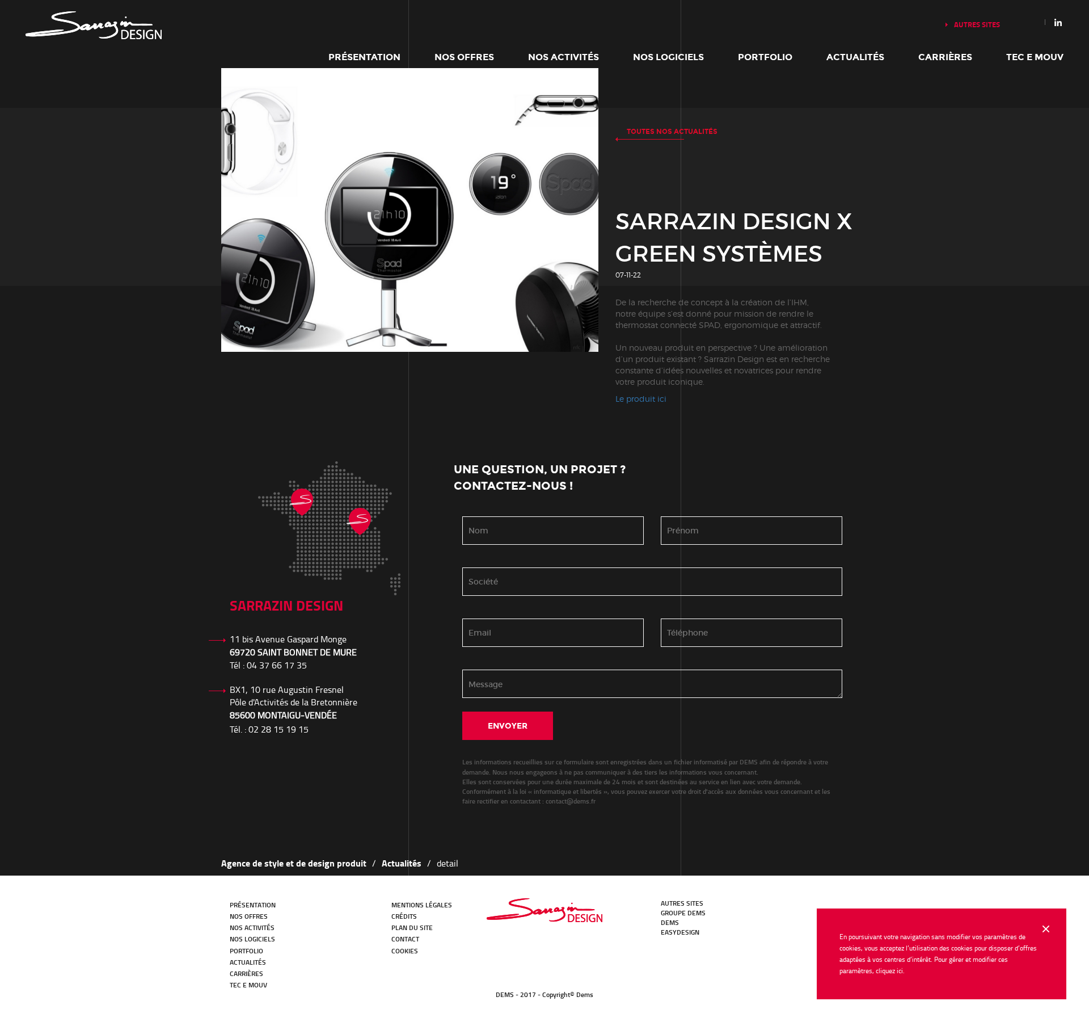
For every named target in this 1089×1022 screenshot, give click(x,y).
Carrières (945, 57)
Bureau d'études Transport (544, 910)
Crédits (404, 916)
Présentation (364, 57)
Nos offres (464, 57)
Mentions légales (421, 905)
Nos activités (563, 57)
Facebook (808, 909)
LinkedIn (776, 909)
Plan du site (412, 927)
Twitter (792, 909)
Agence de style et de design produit (293, 862)
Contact (405, 939)
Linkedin (1058, 22)
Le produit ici (640, 398)
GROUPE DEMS (683, 913)
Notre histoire (94, 25)
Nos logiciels (668, 57)
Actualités (855, 57)
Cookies (404, 951)
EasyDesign (680, 932)
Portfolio (765, 57)
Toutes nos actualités (672, 132)
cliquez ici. (890, 970)
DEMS (670, 922)
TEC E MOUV (1034, 57)
